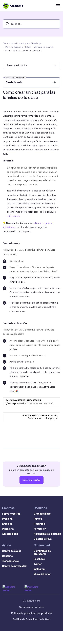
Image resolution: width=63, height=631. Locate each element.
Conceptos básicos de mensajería (23, 50)
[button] (31, 65)
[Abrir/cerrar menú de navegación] (58, 6)
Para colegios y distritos (17, 47)
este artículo (13, 216)
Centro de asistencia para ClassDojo (22, 43)
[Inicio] (13, 6)
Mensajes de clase (43, 47)
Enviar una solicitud (31, 480)
